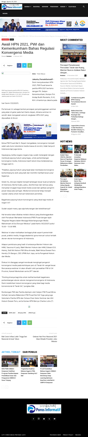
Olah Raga (72, 6)
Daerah (27, 6)
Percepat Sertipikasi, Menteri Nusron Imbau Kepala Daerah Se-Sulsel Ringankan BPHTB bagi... (66, 185)
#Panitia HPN (22, 313)
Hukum (62, 6)
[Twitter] (24, 65)
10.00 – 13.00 (7, 226)
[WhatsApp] (29, 65)
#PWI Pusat (32, 313)
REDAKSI (78, 435)
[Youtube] (54, 419)
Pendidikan (54, 6)
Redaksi (9, 56)
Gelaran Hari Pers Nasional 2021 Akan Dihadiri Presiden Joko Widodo (45, 339)
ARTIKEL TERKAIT (11, 352)
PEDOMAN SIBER (55, 435)
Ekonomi (45, 6)
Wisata (5, 13)
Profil (11, 39)
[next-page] (6, 387)
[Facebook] (19, 65)
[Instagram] (39, 419)
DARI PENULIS (30, 352)
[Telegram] (44, 419)
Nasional (36, 6)
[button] (83, 7)
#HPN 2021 (12, 313)
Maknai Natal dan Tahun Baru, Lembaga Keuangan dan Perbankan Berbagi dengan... (78, 115)
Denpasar (43, 366)
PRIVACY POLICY (68, 435)
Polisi (76, 152)
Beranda (4, 36)
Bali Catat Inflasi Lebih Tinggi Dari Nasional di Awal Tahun (14, 338)
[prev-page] (3, 387)
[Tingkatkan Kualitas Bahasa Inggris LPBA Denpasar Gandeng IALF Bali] (29, 361)
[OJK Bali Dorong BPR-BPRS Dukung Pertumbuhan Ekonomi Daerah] (64, 100)
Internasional (25, 366)
